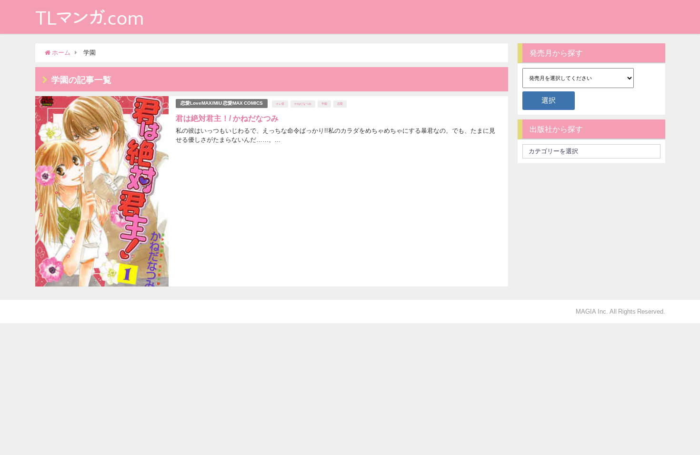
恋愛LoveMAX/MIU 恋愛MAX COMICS (221, 103)
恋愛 (340, 103)
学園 (324, 103)
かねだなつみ (302, 103)
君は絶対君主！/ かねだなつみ (227, 118)
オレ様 (280, 103)
